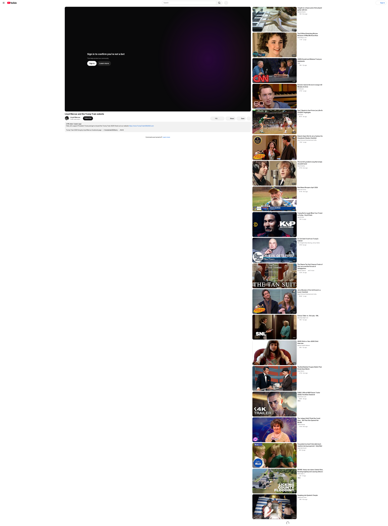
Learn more (166, 137)
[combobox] (190, 3)
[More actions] (249, 119)
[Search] (219, 3)
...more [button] (121, 130)
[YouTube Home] (12, 3)
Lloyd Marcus (75, 117)
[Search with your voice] (226, 3)
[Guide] (3, 3)
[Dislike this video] (222, 119)
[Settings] (373, 3)
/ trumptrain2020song (111, 130)
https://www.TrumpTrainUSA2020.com (141, 126)
